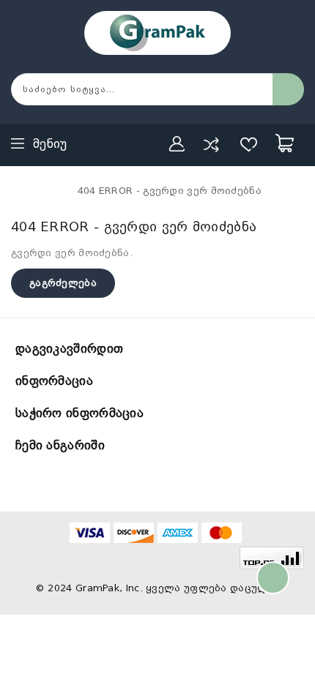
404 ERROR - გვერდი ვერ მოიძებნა (170, 190)
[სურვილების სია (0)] (249, 144)
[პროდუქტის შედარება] (211, 144)
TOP (272, 577)
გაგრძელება (63, 282)
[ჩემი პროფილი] (177, 144)
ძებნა (288, 89)
